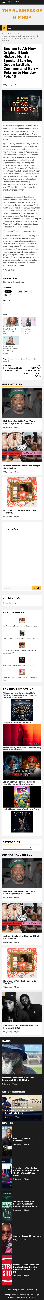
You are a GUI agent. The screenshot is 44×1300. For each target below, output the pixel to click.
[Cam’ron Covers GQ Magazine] (7, 1238)
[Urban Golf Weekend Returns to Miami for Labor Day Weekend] (22, 797)
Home (9, 1290)
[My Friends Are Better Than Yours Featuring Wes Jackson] (22, 1059)
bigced (17, 85)
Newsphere (20, 1297)
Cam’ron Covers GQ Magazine (27, 1236)
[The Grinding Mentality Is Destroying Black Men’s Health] (22, 766)
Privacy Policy (31, 1290)
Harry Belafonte (27, 359)
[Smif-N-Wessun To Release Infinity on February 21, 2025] (22, 1007)
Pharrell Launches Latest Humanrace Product (19, 638)
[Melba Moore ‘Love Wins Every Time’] (22, 822)
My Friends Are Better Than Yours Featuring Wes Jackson (18, 1079)
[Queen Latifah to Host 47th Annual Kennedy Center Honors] (11, 321)
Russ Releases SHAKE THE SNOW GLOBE (12, 368)
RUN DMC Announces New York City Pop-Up (18, 665)
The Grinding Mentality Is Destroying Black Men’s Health (22, 748)
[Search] (40, 28)
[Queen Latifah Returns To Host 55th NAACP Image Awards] (11, 340)
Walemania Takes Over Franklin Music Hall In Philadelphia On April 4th (25, 1204)
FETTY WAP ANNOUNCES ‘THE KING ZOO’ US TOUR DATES (32, 370)
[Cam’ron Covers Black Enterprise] (7, 1141)
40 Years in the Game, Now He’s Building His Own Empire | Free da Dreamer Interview (20, 695)
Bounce (10, 359)
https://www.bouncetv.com (13, 282)
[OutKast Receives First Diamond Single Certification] (22, 447)
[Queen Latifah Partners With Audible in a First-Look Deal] (28, 321)
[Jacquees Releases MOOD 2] (22, 735)
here (23, 190)
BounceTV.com (13, 231)
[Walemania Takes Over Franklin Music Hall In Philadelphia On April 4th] (7, 1206)
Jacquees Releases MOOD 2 (17, 722)
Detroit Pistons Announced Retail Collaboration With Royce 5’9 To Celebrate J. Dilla (26, 1268)
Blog (15, 1290)
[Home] (4, 27)
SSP (21, 265)
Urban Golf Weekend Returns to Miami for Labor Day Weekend (19, 783)
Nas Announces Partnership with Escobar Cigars (20, 626)
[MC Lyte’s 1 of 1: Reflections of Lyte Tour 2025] (22, 492)
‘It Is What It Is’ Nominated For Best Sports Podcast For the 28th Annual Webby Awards (26, 1171)
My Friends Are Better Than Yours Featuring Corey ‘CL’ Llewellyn (19, 422)
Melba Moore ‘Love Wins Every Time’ (21, 809)
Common (17, 359)
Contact (21, 1290)
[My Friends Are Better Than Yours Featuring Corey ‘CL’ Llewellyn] (22, 403)
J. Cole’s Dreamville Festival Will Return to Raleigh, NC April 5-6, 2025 (21, 1110)
